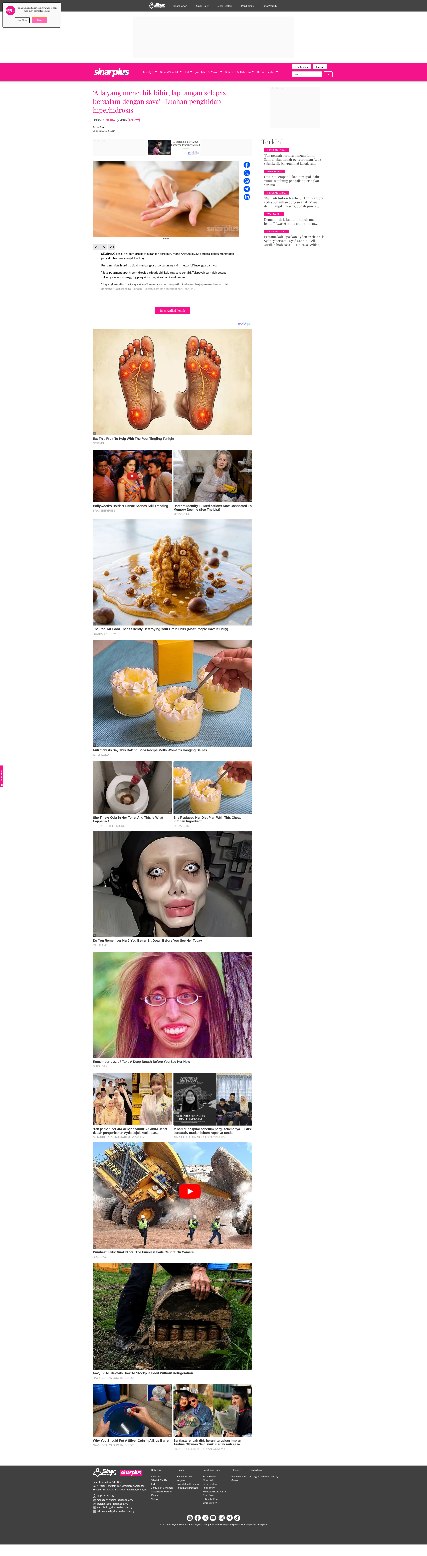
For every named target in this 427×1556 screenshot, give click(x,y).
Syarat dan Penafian (188, 1483)
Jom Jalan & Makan (207, 72)
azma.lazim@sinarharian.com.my (114, 1507)
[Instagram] (222, 1518)
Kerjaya (181, 1480)
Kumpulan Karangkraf (215, 1491)
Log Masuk (301, 66)
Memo (234, 1480)
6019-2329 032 (105, 1495)
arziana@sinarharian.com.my (112, 1503)
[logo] (104, 1472)
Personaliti (274, 171)
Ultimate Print (211, 1498)
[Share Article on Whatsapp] (247, 181)
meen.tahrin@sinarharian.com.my (114, 1499)
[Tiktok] (237, 1518)
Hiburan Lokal (276, 150)
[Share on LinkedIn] (247, 197)
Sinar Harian (180, 5)
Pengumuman (238, 1476)
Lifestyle (149, 72)
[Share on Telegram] (247, 189)
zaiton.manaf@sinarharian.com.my (115, 1511)
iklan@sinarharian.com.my (264, 1476)
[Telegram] (229, 1518)
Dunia (260, 72)
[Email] (190, 1518)
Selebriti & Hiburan (238, 72)
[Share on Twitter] (247, 173)
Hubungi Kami (184, 1476)
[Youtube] (213, 1518)
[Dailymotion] (217, 1518)
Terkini (272, 141)
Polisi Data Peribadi (187, 1487)
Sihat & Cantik (169, 72)
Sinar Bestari (225, 5)
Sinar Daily (202, 5)
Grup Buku (208, 1495)
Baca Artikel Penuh (172, 310)
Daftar (320, 66)
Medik (123, 120)
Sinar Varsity (270, 5)
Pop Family (247, 5)
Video (272, 72)
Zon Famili (274, 214)
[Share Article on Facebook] (247, 165)
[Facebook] (197, 1518)
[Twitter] (205, 1518)
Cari (328, 74)
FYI (187, 72)
